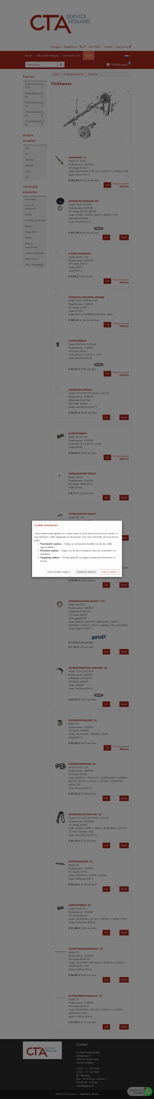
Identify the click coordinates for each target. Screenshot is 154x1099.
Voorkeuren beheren (86, 571)
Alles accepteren (110, 571)
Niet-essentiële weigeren (59, 571)
